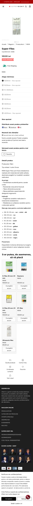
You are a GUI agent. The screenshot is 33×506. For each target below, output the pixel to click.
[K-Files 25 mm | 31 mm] (9, 267)
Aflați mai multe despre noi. (10, 494)
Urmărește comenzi (10, 370)
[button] (8, 154)
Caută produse (10, 363)
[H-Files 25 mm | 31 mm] (9, 299)
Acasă (4, 44)
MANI (28, 44)
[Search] (26, 6)
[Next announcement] (30, 2)
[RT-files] (24, 299)
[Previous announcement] (3, 2)
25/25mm (7, 99)
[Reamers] (24, 267)
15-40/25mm (8, 90)
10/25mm (12, 81)
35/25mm (7, 108)
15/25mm (12, 85)
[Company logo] (16, 6)
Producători (20, 44)
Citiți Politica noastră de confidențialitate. (15, 492)
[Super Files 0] (16, 26)
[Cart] (30, 6)
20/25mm (7, 95)
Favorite (22, 369)
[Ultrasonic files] (9, 331)
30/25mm (7, 104)
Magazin (11, 44)
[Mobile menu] (3, 6)
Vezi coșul (10, 378)
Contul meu (23, 363)
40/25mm (12, 113)
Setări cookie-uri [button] (16, 503)
